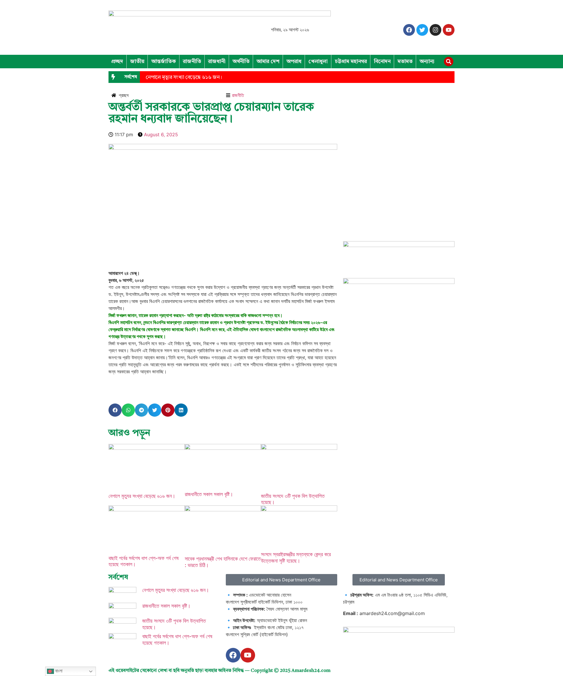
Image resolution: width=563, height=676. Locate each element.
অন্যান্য (427, 61)
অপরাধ (293, 61)
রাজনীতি (192, 61)
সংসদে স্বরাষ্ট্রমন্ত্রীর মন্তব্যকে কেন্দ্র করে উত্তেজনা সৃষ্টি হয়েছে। (296, 557)
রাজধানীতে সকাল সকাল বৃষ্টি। (209, 494)
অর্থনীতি (241, 61)
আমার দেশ (268, 61)
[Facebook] (409, 30)
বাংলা (58, 670)
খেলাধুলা (318, 61)
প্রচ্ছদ (117, 61)
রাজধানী (216, 61)
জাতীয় (137, 61)
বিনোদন (382, 61)
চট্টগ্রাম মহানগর (351, 61)
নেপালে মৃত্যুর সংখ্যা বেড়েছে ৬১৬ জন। (184, 77)
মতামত (405, 61)
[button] (448, 61)
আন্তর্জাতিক (163, 61)
